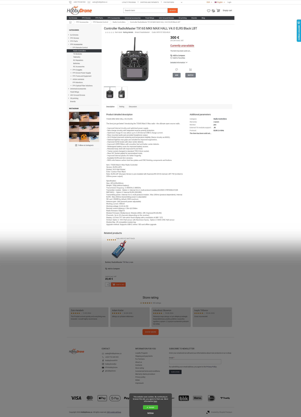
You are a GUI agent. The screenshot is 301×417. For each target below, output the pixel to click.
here (155, 401)
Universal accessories (78, 89)
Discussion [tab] (133, 107)
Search (172, 10)
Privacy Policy (211, 367)
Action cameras (78, 79)
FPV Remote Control (80, 48)
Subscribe (175, 372)
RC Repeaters (78, 60)
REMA (137, 380)
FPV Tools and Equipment (82, 76)
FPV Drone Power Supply (82, 73)
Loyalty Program (129, 2)
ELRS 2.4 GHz (219, 130)
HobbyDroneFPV (111, 360)
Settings (150, 413)
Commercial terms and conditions (147, 371)
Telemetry (76, 57)
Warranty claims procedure (145, 374)
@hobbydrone (110, 371)
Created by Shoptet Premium (221, 412)
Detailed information (177, 63)
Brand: (142, 32)
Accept (151, 407)
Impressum (139, 383)
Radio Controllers (79, 51)
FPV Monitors (78, 82)
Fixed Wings (74, 92)
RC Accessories (78, 67)
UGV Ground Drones (77, 95)
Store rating (150, 297)
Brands (73, 101)
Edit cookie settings (114, 412)
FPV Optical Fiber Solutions (82, 86)
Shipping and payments (149, 2)
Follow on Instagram (85, 145)
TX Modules (77, 54)
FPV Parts (74, 41)
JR (215, 127)
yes (215, 125)
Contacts (138, 365)
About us (138, 362)
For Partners (169, 2)
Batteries (76, 63)
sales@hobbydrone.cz (113, 353)
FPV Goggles (77, 70)
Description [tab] (110, 107)
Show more (150, 332)
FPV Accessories (76, 44)
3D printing (74, 98)
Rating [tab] (121, 107)
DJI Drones (74, 35)
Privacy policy (140, 377)
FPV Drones (74, 38)
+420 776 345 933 (112, 357)
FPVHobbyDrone (111, 367)
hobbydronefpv (110, 364)
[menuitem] (73, 18)
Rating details (128, 32)
